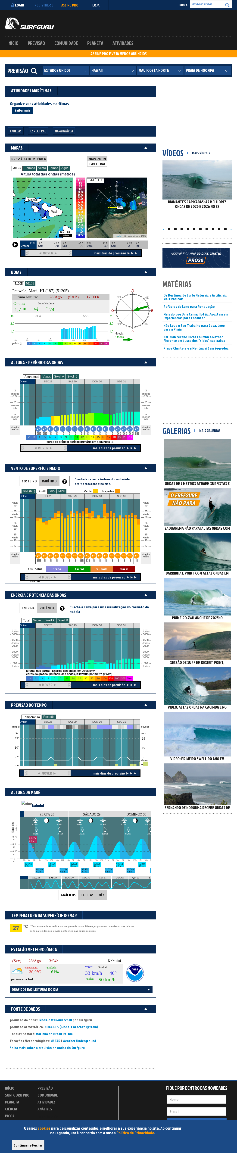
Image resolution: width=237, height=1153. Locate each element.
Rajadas (108, 491)
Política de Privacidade (135, 1133)
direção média (146, 555)
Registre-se (43, 5)
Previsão (36, 43)
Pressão (48, 717)
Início (13, 43)
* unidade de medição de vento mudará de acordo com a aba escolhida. (102, 481)
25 (146, 523)
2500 (15, 640)
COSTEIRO (29, 481)
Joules (14, 666)
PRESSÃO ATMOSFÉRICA (28, 158)
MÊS (101, 894)
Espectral (38, 131)
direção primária (15, 428)
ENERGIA (28, 607)
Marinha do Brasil (49, 1033)
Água (64, 168)
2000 (15, 646)
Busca (183, 5)
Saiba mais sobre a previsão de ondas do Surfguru (47, 1047)
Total (26, 620)
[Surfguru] (29, 23)
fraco (57, 569)
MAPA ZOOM (97, 158)
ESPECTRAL (97, 163)
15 (146, 534)
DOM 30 (97, 721)
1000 (15, 657)
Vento (42, 168)
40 (146, 505)
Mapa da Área (64, 131)
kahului (38, 805)
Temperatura (31, 717)
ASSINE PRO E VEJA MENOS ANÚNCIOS (118, 53)
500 (15, 663)
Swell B (72, 376)
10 (146, 540)
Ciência (11, 1109)
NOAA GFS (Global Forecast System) (71, 1026)
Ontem (23, 721)
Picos (9, 1116)
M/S (52, 491)
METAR (55, 1040)
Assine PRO (69, 5)
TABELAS (87, 894)
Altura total (32, 376)
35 (146, 511)
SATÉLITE (96, 180)
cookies (44, 1128)
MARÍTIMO (49, 481)
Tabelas (16, 131)
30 (146, 517)
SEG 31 (121, 721)
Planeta (95, 43)
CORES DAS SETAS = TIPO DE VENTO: (35, 569)
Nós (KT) (29, 491)
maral (123, 569)
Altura (17, 168)
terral (79, 569)
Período (30, 168)
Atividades (122, 43)
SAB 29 (72, 721)
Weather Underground (79, 1040)
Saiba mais (22, 110)
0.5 (15, 419)
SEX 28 (48, 721)
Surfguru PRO (17, 1095)
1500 (15, 651)
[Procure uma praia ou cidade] (34, 71)
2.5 (15, 396)
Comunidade (66, 43)
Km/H (42, 491)
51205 (19, 283)
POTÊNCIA (47, 607)
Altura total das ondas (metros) (48, 174)
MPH (61, 491)
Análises (44, 1109)
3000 (15, 634)
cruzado (102, 569)
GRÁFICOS (68, 894)
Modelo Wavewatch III (56, 1019)
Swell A (59, 376)
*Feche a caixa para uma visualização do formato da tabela (109, 609)
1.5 (15, 408)
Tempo (53, 168)
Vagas (47, 376)
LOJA (96, 5)
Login (19, 5)
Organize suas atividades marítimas (39, 103)
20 (146, 529)
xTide (68, 1033)
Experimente (47, 1116)
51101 (30, 283)
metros (14, 417)
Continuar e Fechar (28, 1145)
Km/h (146, 537)
